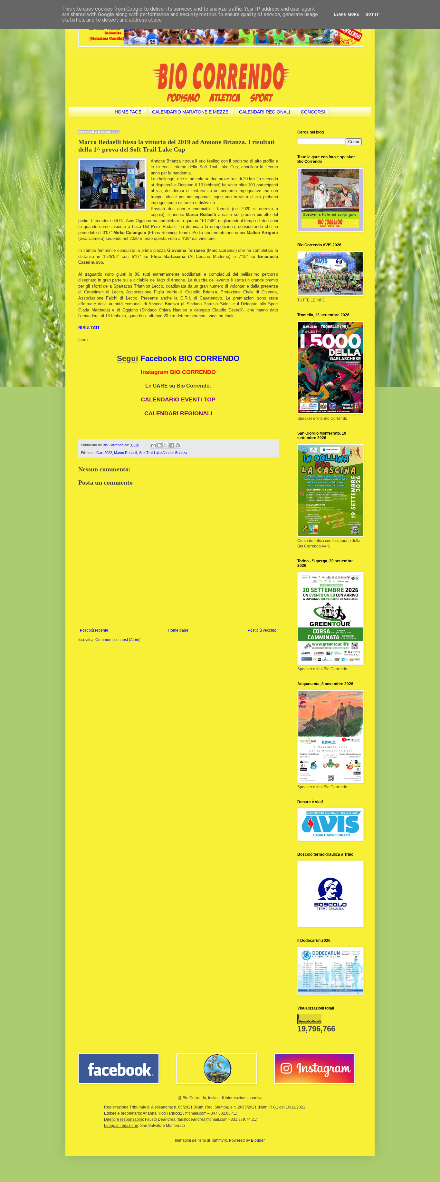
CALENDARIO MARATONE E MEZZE (190, 111)
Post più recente (94, 630)
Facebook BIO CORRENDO (190, 358)
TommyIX (219, 1140)
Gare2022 (104, 453)
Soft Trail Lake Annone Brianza (163, 453)
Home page (178, 630)
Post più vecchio (262, 630)
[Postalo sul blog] (159, 445)
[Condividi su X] (165, 445)
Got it (372, 14)
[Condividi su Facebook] (171, 445)
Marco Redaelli (125, 453)
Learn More (346, 14)
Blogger (257, 1140)
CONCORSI (313, 111)
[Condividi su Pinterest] (178, 445)
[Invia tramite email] (153, 445)
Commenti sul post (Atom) (117, 639)
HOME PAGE (128, 111)
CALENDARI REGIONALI (264, 111)
